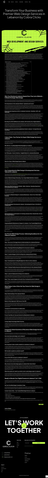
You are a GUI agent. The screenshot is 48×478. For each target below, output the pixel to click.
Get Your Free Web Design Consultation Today (12, 92)
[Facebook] (41, 1)
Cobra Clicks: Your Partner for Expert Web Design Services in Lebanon (14, 66)
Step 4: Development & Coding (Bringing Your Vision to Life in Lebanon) (15, 78)
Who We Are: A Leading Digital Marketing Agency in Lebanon (13, 67)
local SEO (37, 125)
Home (17, 442)
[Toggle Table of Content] (30, 61)
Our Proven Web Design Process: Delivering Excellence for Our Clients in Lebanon (15, 75)
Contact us (2, 467)
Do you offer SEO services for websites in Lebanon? (12, 89)
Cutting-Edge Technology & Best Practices (11, 85)
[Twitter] (40, 1)
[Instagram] (30, 446)
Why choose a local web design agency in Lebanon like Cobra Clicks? (14, 90)
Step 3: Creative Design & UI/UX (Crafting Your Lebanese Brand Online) (14, 77)
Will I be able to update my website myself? (11, 88)
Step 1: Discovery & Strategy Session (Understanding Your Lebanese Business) (15, 76)
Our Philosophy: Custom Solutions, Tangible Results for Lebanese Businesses (15, 68)
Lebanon (26, 460)
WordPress (38, 209)
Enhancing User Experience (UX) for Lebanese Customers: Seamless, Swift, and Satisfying (16, 64)
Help (1, 471)
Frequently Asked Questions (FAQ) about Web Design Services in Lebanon (14, 86)
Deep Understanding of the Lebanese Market (12, 82)
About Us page (7, 167)
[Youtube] (25, 446)
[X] (27, 446)
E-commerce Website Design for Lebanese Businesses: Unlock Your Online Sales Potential (17, 72)
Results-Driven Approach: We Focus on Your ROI (12, 83)
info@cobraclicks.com (10, 395)
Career (2, 470)
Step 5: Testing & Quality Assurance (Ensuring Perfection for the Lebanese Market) (16, 79)
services (23, 56)
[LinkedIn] (45, 1)
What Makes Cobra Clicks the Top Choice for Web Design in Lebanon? (14, 81)
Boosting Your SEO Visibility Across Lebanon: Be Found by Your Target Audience (15, 65)
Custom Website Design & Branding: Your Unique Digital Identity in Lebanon (15, 70)
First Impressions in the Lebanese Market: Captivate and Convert (14, 63)
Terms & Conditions (3, 468)
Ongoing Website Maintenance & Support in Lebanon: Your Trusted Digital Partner (16, 74)
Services (18, 445)
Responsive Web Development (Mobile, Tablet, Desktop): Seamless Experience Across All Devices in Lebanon (19, 71)
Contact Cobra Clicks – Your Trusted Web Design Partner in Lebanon (14, 93)
